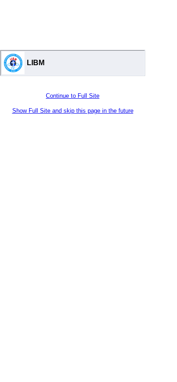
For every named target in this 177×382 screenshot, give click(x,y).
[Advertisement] (72, 22)
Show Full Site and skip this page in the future (72, 110)
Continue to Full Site (72, 95)
